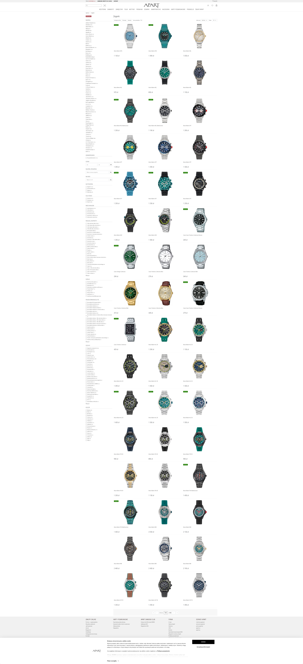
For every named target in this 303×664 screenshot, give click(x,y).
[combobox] (204, 20)
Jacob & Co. (89, 96)
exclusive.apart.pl (200, 624)
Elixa (88, 75)
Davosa (88, 66)
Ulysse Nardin (90, 144)
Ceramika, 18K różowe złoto (94, 239)
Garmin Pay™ (91, 357)
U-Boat (88, 140)
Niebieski (90, 424)
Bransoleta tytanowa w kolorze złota (95, 325)
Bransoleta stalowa (92, 313)
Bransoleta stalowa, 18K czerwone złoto (96, 318)
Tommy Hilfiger (90, 138)
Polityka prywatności (174, 636)
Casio (88, 60)
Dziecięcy (90, 200)
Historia (170, 626)
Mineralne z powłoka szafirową (95, 287)
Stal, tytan (90, 262)
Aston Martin (90, 36)
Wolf (88, 151)
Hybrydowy (90, 210)
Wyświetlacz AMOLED (93, 401)
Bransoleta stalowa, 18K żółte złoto (95, 321)
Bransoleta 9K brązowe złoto (94, 302)
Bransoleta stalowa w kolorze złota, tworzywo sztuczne (99, 315)
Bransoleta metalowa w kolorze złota (96, 309)
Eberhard (89, 70)
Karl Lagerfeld (90, 102)
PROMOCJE (190, 9)
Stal (89, 253)
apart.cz (198, 628)
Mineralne (90, 285)
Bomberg (89, 51)
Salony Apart (172, 624)
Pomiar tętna (91, 381)
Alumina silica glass (92, 281)
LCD (89, 353)
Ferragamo (89, 81)
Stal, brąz (90, 259)
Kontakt (88, 636)
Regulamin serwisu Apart (175, 634)
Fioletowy (89, 420)
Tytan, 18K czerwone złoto (93, 268)
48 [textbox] (213, 20)
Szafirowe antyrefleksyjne (94, 296)
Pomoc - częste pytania (91, 622)
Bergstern (89, 49)
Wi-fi (89, 399)
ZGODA (203, 642)
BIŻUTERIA (102, 9)
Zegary (89, 190)
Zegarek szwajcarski (93, 348)
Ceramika (90, 237)
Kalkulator (90, 371)
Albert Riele (89, 26)
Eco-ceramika (91, 244)
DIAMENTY (110, 9)
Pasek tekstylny (91, 336)
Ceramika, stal (91, 241)
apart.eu (198, 630)
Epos (88, 79)
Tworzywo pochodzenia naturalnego (96, 264)
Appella (88, 32)
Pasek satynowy (91, 334)
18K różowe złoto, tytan (92, 227)
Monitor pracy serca (92, 376)
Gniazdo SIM (90, 369)
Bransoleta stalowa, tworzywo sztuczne (96, 323)
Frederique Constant (92, 83)
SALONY (215, 1)
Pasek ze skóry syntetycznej (94, 339)
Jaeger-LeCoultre (91, 100)
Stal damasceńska (92, 255)
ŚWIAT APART (199, 9)
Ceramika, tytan (91, 243)
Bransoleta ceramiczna (93, 304)
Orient (88, 117)
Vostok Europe (90, 149)
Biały (89, 411)
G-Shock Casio (90, 87)
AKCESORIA (165, 9)
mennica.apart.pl (200, 622)
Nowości (129, 20)
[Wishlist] (212, 5)
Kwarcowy (90, 211)
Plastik (89, 250)
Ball (87, 43)
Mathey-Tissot (90, 110)
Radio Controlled (91, 389)
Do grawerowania (92, 157)
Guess (88, 92)
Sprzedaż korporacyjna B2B (175, 632)
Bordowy (89, 413)
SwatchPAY (90, 396)
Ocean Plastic (90, 248)
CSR (170, 628)
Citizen (88, 64)
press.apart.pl (199, 626)
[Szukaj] (111, 164)
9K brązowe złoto (91, 230)
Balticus (88, 45)
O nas (170, 622)
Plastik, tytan (90, 251)
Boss (88, 53)
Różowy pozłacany (92, 429)
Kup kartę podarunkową (119, 622)
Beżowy (89, 410)
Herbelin (88, 94)
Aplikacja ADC (144, 624)
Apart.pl (87, 12)
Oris (87, 121)
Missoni (88, 113)
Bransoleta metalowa (92, 306)
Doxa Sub (89, 68)
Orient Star (89, 119)
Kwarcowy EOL (91, 213)
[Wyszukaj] (87, 5)
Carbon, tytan (90, 235)
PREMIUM (139, 9)
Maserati (89, 108)
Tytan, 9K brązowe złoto (93, 269)
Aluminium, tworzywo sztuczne (94, 234)
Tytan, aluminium (91, 271)
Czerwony (90, 419)
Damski (90, 198)
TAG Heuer (89, 130)
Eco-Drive (90, 365)
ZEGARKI (146, 9)
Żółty (88, 440)
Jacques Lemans (91, 98)
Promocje (124, 20)
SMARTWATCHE (156, 9)
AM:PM (88, 30)
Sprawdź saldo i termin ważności (121, 624)
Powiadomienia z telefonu (93, 383)
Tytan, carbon (90, 273)
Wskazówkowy (91, 358)
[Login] (208, 5)
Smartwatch (90, 349)
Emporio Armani (91, 77)
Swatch (89, 128)
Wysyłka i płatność (90, 624)
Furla (88, 85)
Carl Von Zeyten (90, 58)
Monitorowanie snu (92, 378)
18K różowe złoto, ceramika (93, 225)
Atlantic (88, 38)
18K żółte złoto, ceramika (93, 228)
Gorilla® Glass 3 (91, 283)
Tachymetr (90, 397)
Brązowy (90, 415)
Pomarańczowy (91, 426)
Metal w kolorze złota (92, 246)
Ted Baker (89, 132)
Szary (89, 433)
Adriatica (89, 24)
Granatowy (90, 422)
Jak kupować (89, 626)
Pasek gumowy (91, 330)
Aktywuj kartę (116, 626)
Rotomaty (90, 192)
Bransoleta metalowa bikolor (94, 307)
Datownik (90, 355)
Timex (88, 134)
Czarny (89, 417)
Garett (88, 89)
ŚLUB (126, 9)
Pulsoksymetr (90, 385)
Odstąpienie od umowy (91, 634)
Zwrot (87, 628)
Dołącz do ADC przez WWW (148, 622)
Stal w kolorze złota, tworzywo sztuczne (96, 257)
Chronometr (90, 362)
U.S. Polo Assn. (90, 142)
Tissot (88, 136)
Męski (89, 202)
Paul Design (89, 123)
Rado (88, 127)
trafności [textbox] (203, 20)
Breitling (89, 55)
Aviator (88, 40)
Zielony (89, 436)
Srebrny (90, 431)
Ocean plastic (90, 328)
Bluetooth (90, 360)
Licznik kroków (91, 374)
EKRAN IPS (90, 367)
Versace (89, 147)
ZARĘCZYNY (119, 9)
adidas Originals (90, 22)
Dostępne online (117, 20)
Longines (89, 106)
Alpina (88, 28)
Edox (88, 74)
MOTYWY (132, 9)
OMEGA (89, 115)
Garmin (88, 91)
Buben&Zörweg (90, 57)
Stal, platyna (90, 260)
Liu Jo (88, 104)
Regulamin (88, 630)
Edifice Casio (90, 72)
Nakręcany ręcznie (92, 217)
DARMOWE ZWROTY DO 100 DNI (104, 1)
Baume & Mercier (91, 47)
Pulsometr (90, 387)
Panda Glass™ (91, 289)
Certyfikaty (88, 632)
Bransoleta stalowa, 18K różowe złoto (96, 320)
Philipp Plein (90, 125)
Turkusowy (90, 435)
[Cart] (216, 5)
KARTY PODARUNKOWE (178, 9)
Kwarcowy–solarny (92, 215)
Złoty (89, 438)
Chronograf (91, 351)
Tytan (89, 266)
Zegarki (92, 12)
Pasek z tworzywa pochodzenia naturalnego (98, 337)
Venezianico (90, 145)
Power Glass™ (91, 292)
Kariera (170, 630)
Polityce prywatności (163, 651)
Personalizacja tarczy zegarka (94, 380)
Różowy (89, 427)
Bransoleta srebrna (92, 311)
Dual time (90, 364)
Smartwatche (91, 188)
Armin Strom (90, 34)
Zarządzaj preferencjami (203, 647)
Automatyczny (91, 208)
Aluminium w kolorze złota (93, 232)
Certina (88, 62)
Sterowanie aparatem (92, 394)
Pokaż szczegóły (112, 661)
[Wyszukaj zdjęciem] (105, 5)
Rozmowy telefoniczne (92, 390)
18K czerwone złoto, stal (93, 223)
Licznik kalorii (91, 373)
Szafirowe (90, 294)
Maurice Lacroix (91, 111)
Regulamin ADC (145, 626)
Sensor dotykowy (91, 392)
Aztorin (88, 41)
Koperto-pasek (91, 327)
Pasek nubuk (90, 332)
